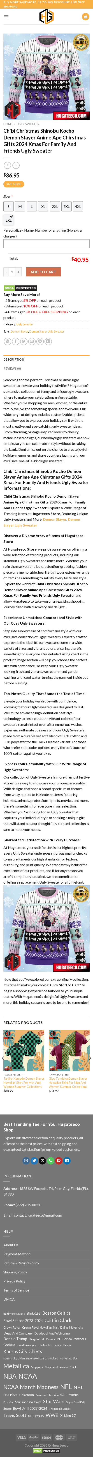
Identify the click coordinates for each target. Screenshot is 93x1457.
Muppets (37, 1367)
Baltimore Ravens (14, 1313)
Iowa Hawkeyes (26, 1345)
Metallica (16, 1366)
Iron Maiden (45, 1345)
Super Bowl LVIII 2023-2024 (25, 1408)
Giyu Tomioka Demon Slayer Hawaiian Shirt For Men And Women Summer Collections (68, 1082)
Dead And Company (18, 1333)
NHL (78, 1387)
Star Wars (53, 1401)
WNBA (39, 1416)
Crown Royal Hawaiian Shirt (40, 1327)
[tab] (46, 359)
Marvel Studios (68, 1358)
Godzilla (9, 1345)
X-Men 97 (68, 1416)
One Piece (10, 1395)
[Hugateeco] (46, 16)
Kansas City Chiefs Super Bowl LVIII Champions (30, 1358)
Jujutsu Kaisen (62, 1345)
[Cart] (85, 16)
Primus (73, 1394)
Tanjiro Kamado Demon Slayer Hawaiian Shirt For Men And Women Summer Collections (23, 1082)
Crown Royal (11, 1327)
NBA (9, 1376)
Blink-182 (33, 1313)
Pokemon (26, 1395)
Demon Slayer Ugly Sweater (46, 331)
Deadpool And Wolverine (52, 1333)
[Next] (90, 1067)
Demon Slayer (19, 331)
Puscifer (8, 1402)
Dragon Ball (36, 1339)
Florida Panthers (74, 1339)
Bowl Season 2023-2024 (23, 1320)
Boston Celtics (56, 1313)
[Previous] (3, 1067)
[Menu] (6, 16)
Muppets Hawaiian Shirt (60, 1367)
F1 (58, 1339)
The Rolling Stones (60, 1408)
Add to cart (43, 272)
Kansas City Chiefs (22, 1351)
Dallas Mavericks (71, 1327)
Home (7, 124)
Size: (8, 196)
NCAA (27, 1376)
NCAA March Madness (30, 1387)
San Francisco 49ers (28, 1402)
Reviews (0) (12, 368)
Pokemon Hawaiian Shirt (51, 1395)
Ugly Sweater (28, 124)
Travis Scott (14, 1415)
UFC (30, 1415)
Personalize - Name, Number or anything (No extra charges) (42, 233)
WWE (52, 1415)
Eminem (51, 1339)
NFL (66, 1386)
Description (13, 359)
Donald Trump (15, 1339)
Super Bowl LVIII (75, 1402)
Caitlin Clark (58, 1320)
